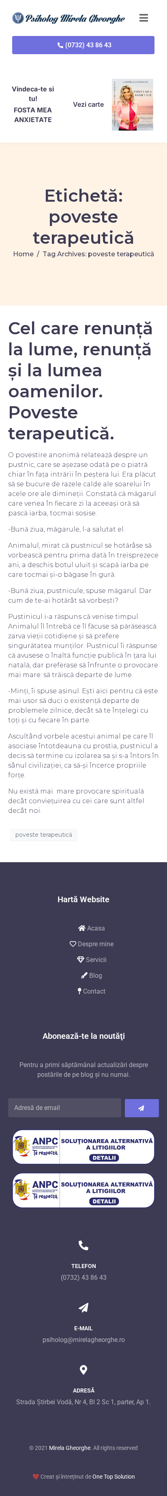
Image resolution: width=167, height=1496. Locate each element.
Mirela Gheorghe (69, 1448)
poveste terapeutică (43, 834)
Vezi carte (88, 104)
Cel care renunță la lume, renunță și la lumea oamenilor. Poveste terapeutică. (80, 381)
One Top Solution (113, 1476)
